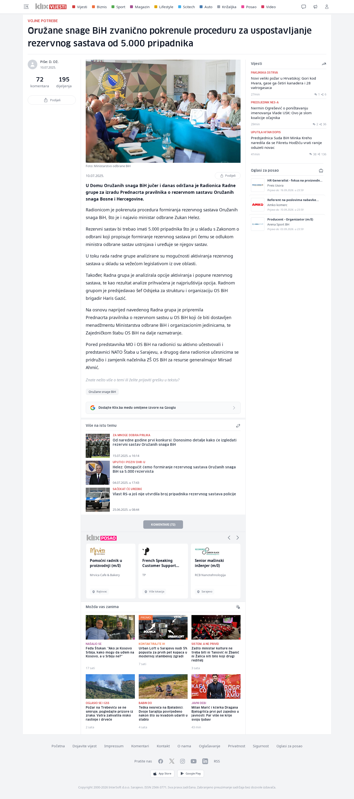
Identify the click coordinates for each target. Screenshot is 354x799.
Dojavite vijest (84, 745)
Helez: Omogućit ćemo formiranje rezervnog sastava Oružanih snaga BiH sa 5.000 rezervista (174, 470)
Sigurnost (261, 745)
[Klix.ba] (50, 6)
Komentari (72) (163, 524)
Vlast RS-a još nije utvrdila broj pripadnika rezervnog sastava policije (174, 494)
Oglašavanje (209, 745)
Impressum (114, 745)
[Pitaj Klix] (303, 6)
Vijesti (82, 6)
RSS (217, 761)
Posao (251, 6)
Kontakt (163, 745)
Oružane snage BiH (102, 392)
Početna (58, 746)
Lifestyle (166, 6)
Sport (120, 6)
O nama (184, 745)
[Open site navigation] (26, 6)
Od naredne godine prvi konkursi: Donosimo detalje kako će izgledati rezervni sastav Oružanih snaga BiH (174, 443)
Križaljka (229, 6)
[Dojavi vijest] (315, 6)
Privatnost (236, 745)
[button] (229, 538)
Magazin (142, 6)
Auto (208, 6)
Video (271, 6)
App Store (165, 773)
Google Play (193, 773)
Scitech (189, 6)
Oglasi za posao (289, 746)
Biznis (102, 6)
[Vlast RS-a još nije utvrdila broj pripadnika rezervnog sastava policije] (98, 500)
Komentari (140, 745)
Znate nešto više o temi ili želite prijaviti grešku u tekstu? (132, 380)
